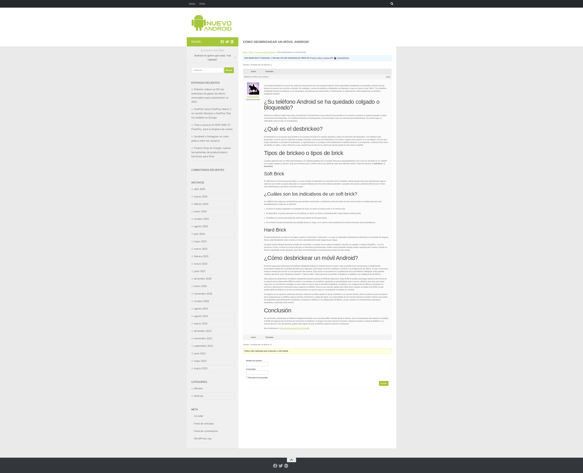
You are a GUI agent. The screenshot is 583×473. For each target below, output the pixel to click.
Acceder (383, 383)
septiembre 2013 (203, 345)
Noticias (198, 396)
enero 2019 (200, 286)
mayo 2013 (200, 361)
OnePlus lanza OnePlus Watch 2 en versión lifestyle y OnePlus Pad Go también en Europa (211, 113)
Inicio (192, 3)
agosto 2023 (201, 226)
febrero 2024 (201, 204)
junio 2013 (200, 353)
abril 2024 (199, 189)
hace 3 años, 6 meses (321, 58)
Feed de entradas (204, 423)
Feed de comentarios (206, 431)
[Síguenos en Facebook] (222, 41)
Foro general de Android (265, 52)
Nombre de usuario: (254, 361)
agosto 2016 (201, 308)
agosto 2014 (201, 316)
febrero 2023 (201, 256)
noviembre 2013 (203, 338)
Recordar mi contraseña (258, 378)
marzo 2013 (200, 368)
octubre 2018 (201, 301)
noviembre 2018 (203, 293)
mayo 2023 (200, 241)
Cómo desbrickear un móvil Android (294, 328)
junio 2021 (200, 271)
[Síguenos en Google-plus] (232, 41)
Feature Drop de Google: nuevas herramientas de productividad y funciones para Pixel (211, 152)
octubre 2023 (201, 218)
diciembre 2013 (202, 331)
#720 (388, 77)
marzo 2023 (200, 248)
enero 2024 (200, 211)
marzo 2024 (200, 196)
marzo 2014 (200, 323)
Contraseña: (251, 369)
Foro (202, 3)
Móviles (198, 388)
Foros (251, 52)
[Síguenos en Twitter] (227, 41)
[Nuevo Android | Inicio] (211, 22)
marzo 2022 (200, 263)
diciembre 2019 (202, 278)
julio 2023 (199, 234)
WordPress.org (202, 438)
